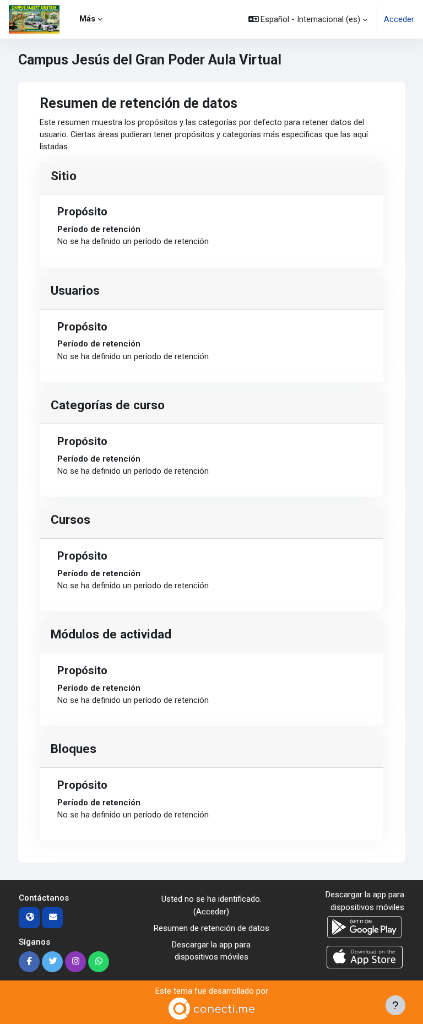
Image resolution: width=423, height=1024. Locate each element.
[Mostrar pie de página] (395, 1005)
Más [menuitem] (87, 19)
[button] (308, 19)
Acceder (399, 19)
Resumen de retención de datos (211, 928)
